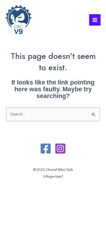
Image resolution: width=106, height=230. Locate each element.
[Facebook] (45, 148)
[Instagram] (60, 148)
